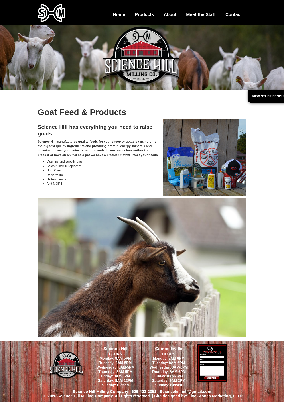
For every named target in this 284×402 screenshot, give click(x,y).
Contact (233, 14)
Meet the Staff (201, 14)
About (170, 14)
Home (119, 14)
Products (144, 14)
